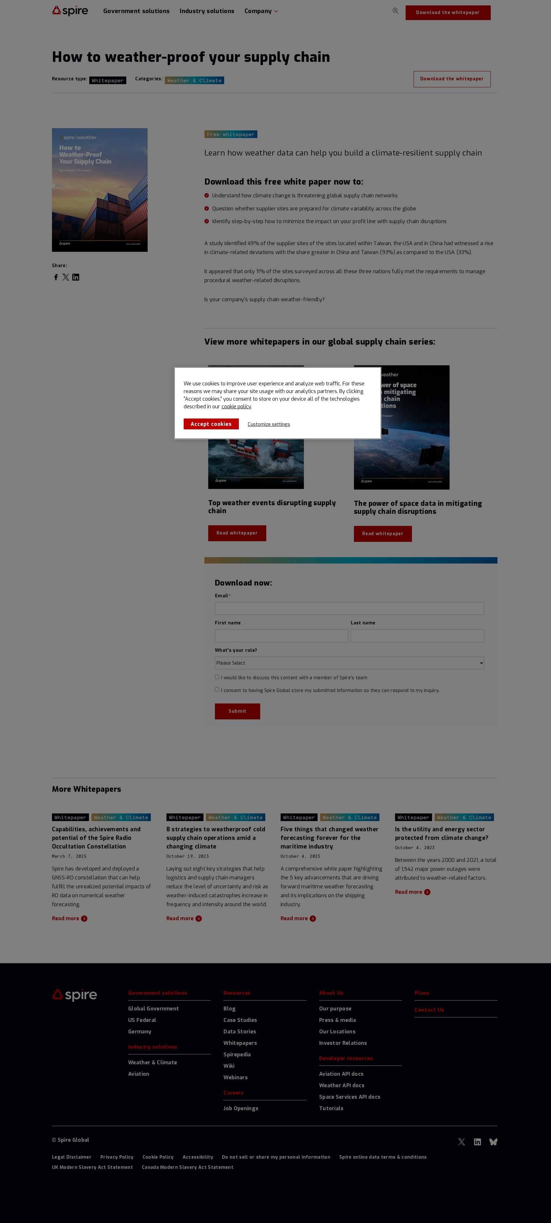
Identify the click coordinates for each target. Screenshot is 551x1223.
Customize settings (269, 424)
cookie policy (236, 406)
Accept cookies (211, 424)
